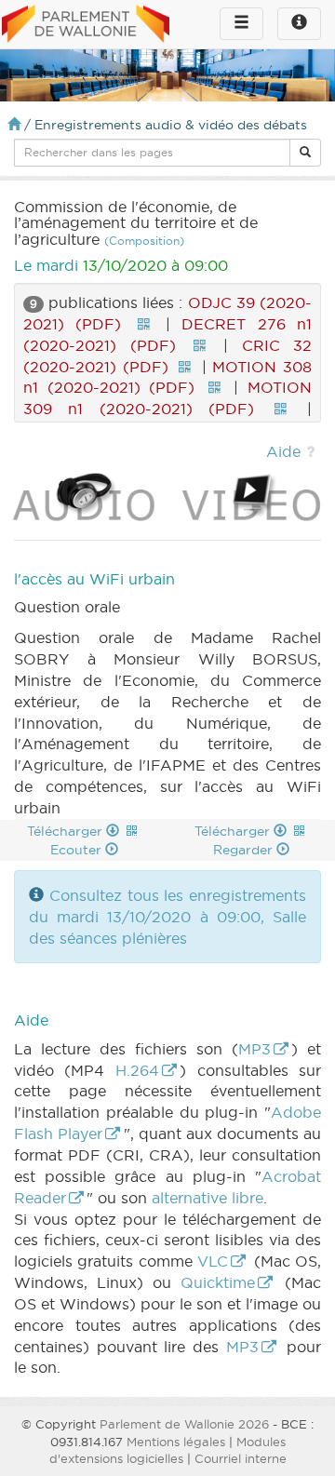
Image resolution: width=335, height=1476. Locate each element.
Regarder (244, 849)
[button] (305, 153)
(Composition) (144, 241)
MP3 (254, 1049)
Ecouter (77, 849)
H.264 (137, 1070)
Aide (283, 451)
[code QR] (143, 324)
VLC (212, 1261)
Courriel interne (240, 1458)
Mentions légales (176, 1441)
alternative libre (207, 1197)
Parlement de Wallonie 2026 (184, 1423)
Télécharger (66, 831)
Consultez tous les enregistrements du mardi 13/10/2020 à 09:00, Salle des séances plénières (167, 916)
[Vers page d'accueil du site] (85, 25)
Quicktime (218, 1282)
